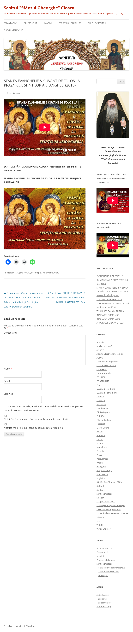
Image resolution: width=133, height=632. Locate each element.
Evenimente (102, 408)
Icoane (100, 431)
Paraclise (101, 451)
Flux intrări (102, 598)
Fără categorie (103, 412)
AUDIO (27, 272)
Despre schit (30, 23)
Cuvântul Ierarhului (106, 388)
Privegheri (101, 466)
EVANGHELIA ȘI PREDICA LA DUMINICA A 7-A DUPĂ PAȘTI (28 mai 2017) (112, 280)
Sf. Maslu (101, 486)
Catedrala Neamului (106, 365)
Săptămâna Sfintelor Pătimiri (110, 482)
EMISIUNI (101, 404)
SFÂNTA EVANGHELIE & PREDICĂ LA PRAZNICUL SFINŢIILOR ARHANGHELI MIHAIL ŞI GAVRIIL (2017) (65, 297)
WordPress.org (104, 606)
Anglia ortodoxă (104, 346)
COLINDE (101, 377)
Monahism (102, 447)
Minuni (100, 443)
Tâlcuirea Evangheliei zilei (109, 509)
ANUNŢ (100, 349)
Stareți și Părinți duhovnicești (111, 505)
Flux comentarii (104, 602)
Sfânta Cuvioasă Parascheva (111, 567)
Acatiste (100, 342)
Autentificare (103, 594)
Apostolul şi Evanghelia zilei (110, 353)
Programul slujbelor (70, 23)
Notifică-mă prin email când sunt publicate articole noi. (34, 427)
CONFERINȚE (103, 381)
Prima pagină (10, 23)
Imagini (48, 23)
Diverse (100, 396)
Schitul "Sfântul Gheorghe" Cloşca (39, 8)
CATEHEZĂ (102, 369)
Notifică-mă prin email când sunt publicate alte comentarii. (36, 419)
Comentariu (11, 332)
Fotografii (101, 423)
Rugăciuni (101, 478)
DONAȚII (101, 400)
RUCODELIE (102, 474)
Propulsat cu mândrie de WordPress (20, 626)
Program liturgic (104, 470)
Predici (34, 272)
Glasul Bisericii (103, 427)
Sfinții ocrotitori (104, 493)
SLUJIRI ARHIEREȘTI (106, 501)
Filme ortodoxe (104, 419)
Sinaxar (100, 497)
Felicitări (100, 416)
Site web (8, 393)
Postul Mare (102, 458)
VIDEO (100, 524)
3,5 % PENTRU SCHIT (13, 30)
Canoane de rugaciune (107, 361)
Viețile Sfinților (103, 528)
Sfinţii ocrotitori (97, 23)
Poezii (99, 454)
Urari (99, 521)
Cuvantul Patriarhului (107, 392)
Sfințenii (100, 489)
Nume (8, 368)
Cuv (98, 384)
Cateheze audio (104, 373)
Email (8, 381)
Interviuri (101, 435)
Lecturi (100, 439)
